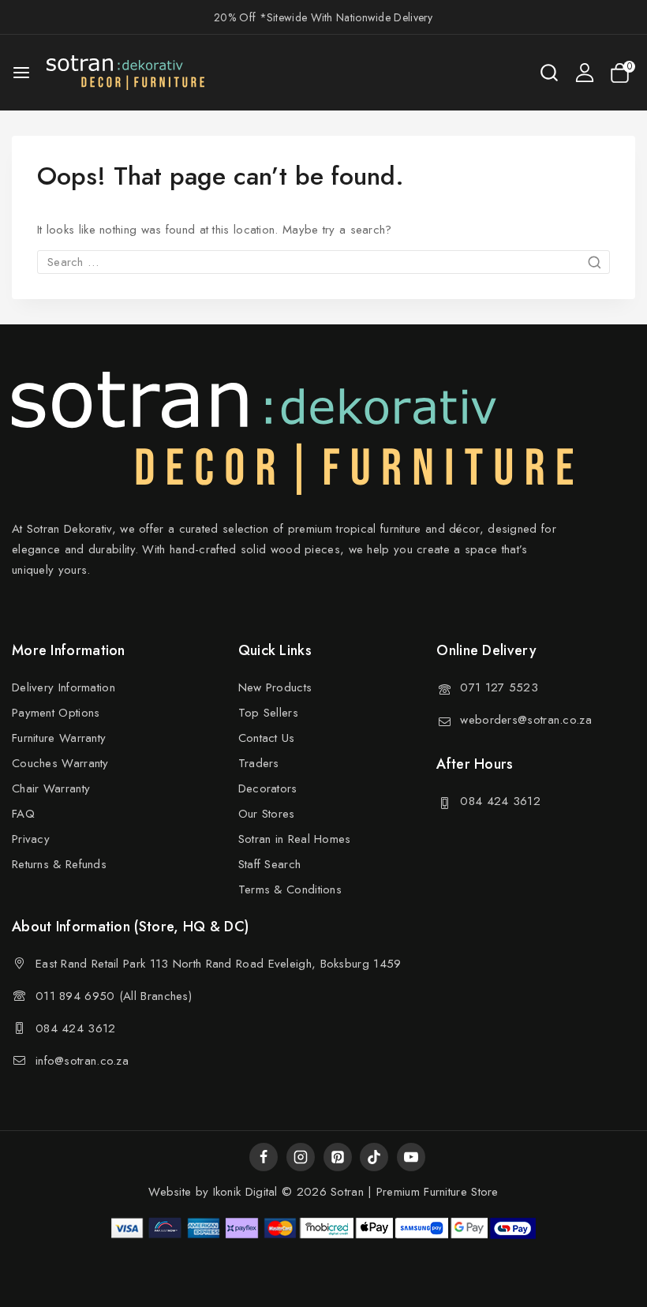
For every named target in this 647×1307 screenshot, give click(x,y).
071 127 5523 (499, 687)
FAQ (23, 813)
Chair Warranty (51, 788)
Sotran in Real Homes (294, 839)
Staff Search (269, 864)
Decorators (267, 788)
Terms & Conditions (290, 889)
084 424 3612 (500, 801)
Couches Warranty (60, 763)
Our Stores (266, 813)
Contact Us (266, 738)
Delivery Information (63, 687)
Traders (258, 763)
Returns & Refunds (59, 864)
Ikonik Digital (243, 1191)
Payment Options (56, 712)
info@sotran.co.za (82, 1060)
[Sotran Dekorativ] (125, 72)
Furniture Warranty (59, 738)
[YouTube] (411, 1157)
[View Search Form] (549, 72)
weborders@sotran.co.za (526, 719)
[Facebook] (263, 1157)
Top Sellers (268, 712)
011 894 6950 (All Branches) (114, 996)
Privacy (31, 839)
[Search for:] (323, 262)
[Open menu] (21, 72)
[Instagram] (300, 1157)
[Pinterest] (338, 1157)
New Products (275, 687)
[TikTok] (374, 1157)
